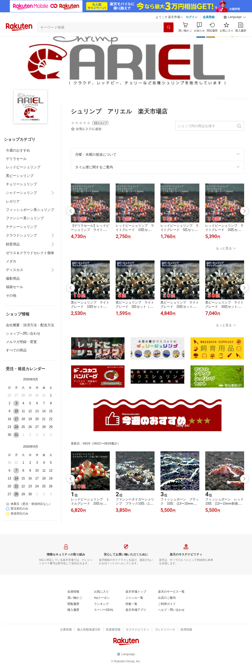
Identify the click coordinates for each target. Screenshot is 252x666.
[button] (234, 17)
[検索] (168, 27)
